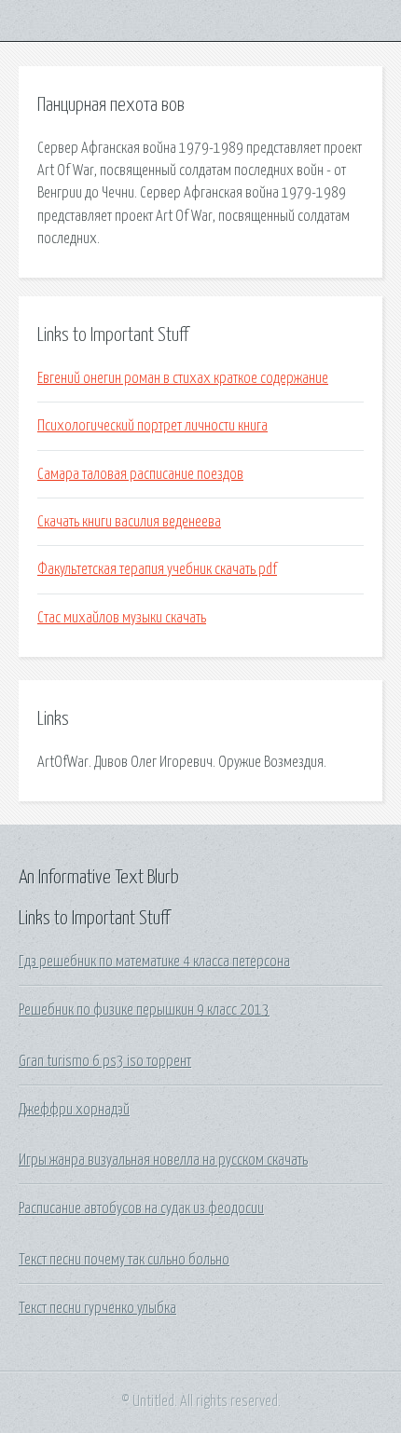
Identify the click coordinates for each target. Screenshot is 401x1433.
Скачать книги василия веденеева (129, 521)
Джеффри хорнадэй (74, 1109)
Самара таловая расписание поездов (140, 474)
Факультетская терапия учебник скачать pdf (157, 569)
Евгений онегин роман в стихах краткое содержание (182, 378)
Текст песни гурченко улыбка (97, 1308)
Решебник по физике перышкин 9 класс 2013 (144, 1010)
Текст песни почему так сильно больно (124, 1259)
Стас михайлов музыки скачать (121, 617)
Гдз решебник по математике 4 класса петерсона (154, 961)
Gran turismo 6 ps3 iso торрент (105, 1061)
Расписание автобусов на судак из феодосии (141, 1208)
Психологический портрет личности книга (152, 425)
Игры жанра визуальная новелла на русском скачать (163, 1160)
